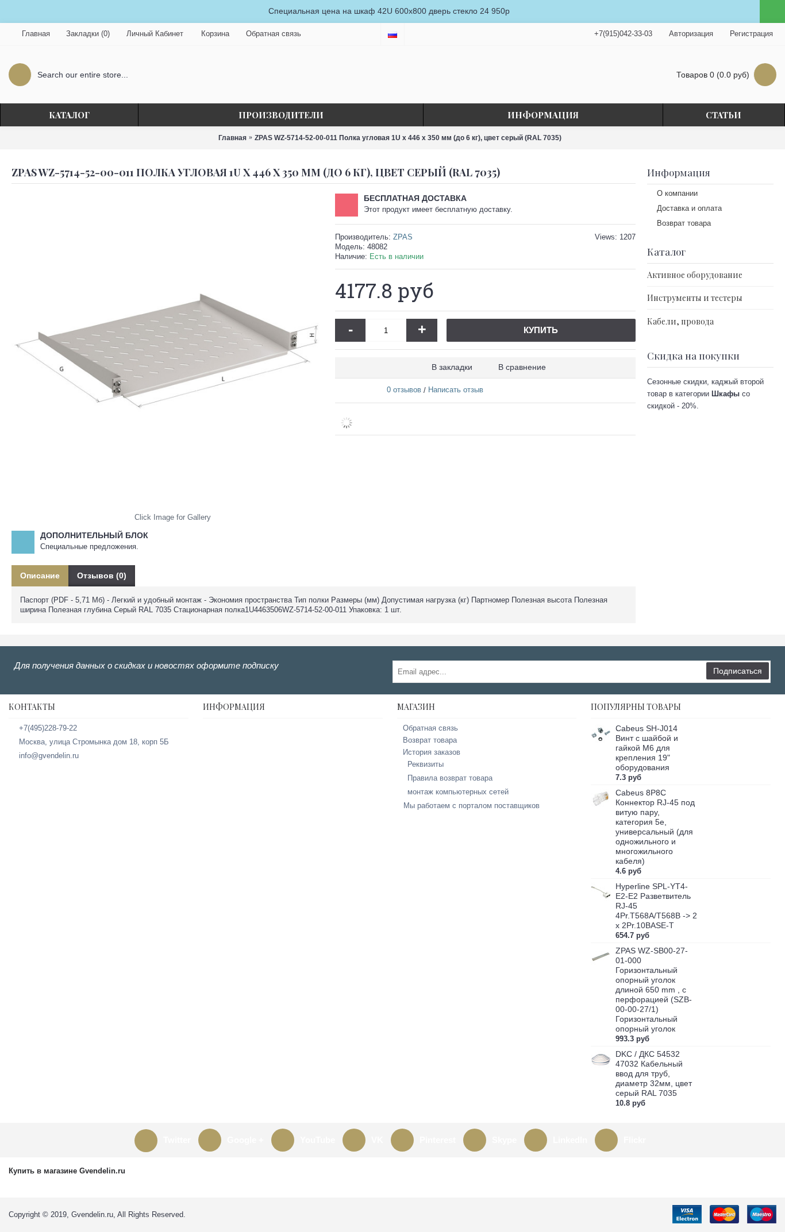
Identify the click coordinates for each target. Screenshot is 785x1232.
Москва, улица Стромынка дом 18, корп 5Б (94, 741)
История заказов (431, 752)
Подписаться (737, 670)
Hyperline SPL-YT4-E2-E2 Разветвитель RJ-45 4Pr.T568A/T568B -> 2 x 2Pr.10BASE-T (656, 906)
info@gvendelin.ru (49, 755)
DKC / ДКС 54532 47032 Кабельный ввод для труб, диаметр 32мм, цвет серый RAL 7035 (653, 1073)
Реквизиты (425, 764)
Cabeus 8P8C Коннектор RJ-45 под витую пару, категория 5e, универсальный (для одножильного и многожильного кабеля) (655, 827)
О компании (677, 193)
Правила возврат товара (449, 778)
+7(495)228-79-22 (48, 728)
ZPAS (403, 237)
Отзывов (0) (101, 575)
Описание (40, 575)
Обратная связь (430, 728)
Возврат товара (684, 223)
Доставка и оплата (689, 208)
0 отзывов (404, 389)
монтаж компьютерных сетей (458, 791)
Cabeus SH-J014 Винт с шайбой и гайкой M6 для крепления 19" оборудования (646, 748)
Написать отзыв (455, 389)
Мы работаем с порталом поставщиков (471, 805)
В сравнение (522, 367)
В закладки (452, 367)
